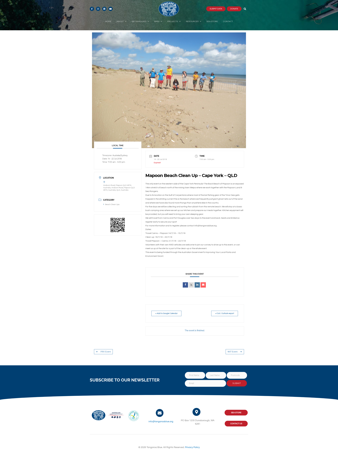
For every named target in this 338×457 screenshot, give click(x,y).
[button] (245, 9)
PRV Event (105, 352)
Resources (192, 21)
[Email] (203, 285)
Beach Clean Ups (112, 204)
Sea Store (212, 21)
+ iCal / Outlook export (224, 313)
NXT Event (233, 352)
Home (108, 21)
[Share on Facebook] (185, 285)
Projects (172, 21)
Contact (228, 21)
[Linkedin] (197, 285)
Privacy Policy (192, 447)
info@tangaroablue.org (161, 421)
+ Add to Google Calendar (166, 313)
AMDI (156, 21)
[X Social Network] (191, 285)
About (120, 21)
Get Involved (139, 21)
